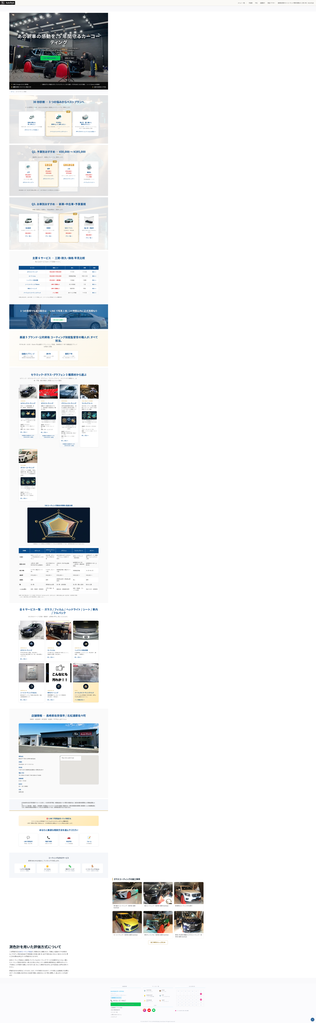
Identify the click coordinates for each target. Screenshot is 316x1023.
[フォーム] (89, 839)
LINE (153, 1010)
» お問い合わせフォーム (116, 1014)
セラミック (37, 550)
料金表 (251, 3)
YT (149, 1010)
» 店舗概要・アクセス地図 (116, 1007)
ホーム (12, 91)
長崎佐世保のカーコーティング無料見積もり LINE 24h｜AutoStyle (296, 3)
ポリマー (92, 550)
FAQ (256, 3)
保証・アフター (271, 3)
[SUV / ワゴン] (68, 228)
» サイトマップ (114, 1017)
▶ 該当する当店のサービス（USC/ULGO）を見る (28, 436)
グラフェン (64, 550)
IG (144, 1010)
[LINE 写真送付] (28, 839)
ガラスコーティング (50, 550)
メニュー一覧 (241, 3)
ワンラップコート (78, 550)
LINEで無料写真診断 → (50, 58)
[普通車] (48, 228)
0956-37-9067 (69, 58)
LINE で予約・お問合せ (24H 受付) (126, 1004)
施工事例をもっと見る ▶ (158, 942)
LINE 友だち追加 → (58, 320)
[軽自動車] (28, 228)
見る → (94, 272)
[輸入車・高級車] (89, 228)
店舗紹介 (262, 3)
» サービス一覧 (114, 1012)
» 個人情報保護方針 (115, 1010)
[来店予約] (68, 839)
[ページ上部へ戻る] (312, 1019)
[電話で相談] (48, 839)
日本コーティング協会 (25, 952)
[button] (245, 3)
